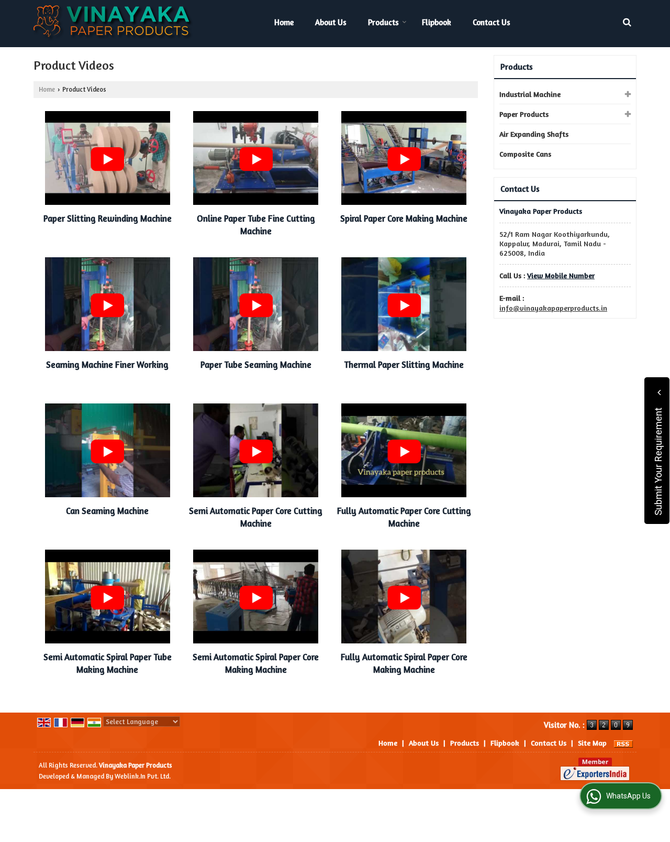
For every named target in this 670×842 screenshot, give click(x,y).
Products (383, 22)
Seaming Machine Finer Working (107, 364)
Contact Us (491, 22)
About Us (331, 22)
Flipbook (436, 22)
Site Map (592, 742)
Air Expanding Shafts (533, 133)
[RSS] (623, 742)
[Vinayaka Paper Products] (114, 23)
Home (284, 22)
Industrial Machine (530, 94)
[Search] (627, 22)
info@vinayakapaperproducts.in (553, 307)
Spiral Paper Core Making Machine (403, 218)
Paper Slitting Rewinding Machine (107, 218)
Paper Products (524, 114)
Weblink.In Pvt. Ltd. (143, 776)
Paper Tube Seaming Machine (255, 364)
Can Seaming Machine (107, 511)
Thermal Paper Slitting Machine (404, 364)
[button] (561, 275)
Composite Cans (525, 153)
